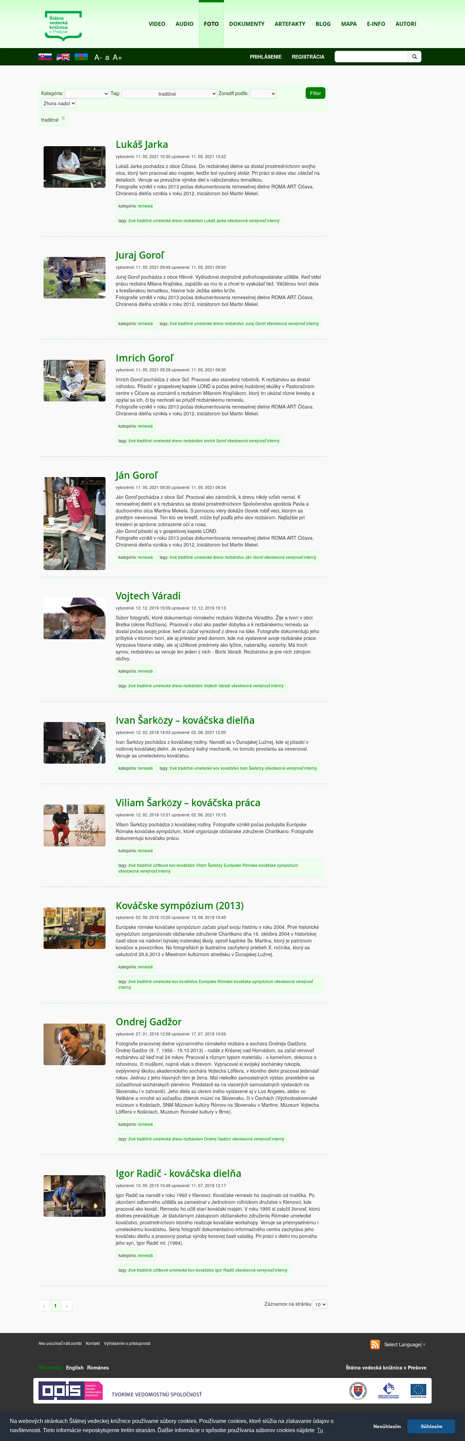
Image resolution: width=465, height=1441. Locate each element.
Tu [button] (320, 1430)
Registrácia (308, 56)
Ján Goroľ (136, 475)
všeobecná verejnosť (246, 220)
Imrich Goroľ (144, 358)
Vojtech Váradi (148, 595)
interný (273, 220)
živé (132, 220)
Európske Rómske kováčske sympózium (261, 865)
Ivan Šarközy (252, 768)
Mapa (349, 24)
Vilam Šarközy (209, 865)
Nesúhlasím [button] (387, 1426)
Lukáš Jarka (142, 144)
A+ (117, 56)
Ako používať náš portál (60, 1343)
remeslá (145, 206)
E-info (376, 24)
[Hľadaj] (414, 56)
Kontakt (93, 1343)
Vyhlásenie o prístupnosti (127, 1343)
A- (98, 56)
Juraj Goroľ (140, 255)
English (75, 1367)
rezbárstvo (193, 220)
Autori (406, 24)
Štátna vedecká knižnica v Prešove (386, 1367)
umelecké (162, 220)
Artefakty (290, 24)
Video (157, 24)
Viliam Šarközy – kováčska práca (188, 802)
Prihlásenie (266, 56)
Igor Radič (224, 1270)
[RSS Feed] (375, 1344)
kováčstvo (230, 768)
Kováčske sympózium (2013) (180, 905)
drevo (177, 220)
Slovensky (50, 1367)
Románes (98, 1367)
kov (216, 768)
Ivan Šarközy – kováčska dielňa (185, 720)
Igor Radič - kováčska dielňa (178, 1173)
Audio (185, 24)
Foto (211, 24)
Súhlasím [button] (431, 1426)
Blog (323, 24)
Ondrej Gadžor (149, 1021)
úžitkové (160, 865)
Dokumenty (246, 24)
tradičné (144, 220)
